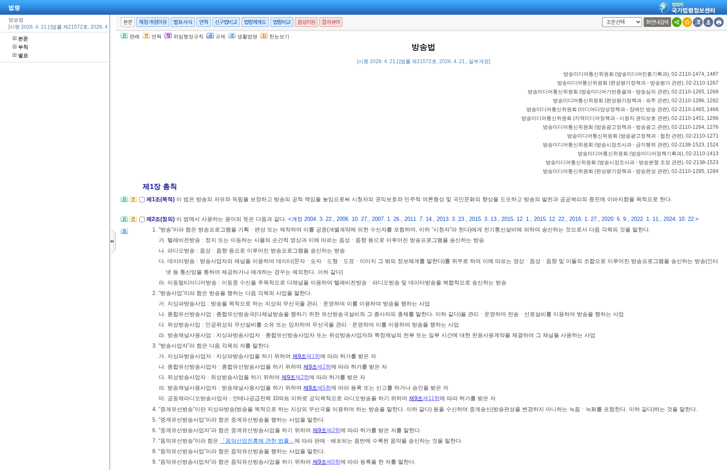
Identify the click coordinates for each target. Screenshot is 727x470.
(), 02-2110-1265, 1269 (623, 92)
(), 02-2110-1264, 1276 (631, 127)
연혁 (203, 22)
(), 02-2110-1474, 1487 (641, 74)
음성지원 (306, 22)
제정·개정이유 (153, 22)
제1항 (313, 356)
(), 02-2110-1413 (648, 154)
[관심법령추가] (687, 22)
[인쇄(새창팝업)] (719, 22)
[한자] (698, 22)
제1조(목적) (161, 199)
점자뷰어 (331, 22)
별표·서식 (182, 22)
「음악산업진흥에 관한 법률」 (257, 441)
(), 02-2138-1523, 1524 (631, 145)
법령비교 (282, 22)
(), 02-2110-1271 (643, 136)
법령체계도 (255, 22)
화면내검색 (657, 22)
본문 (23, 39)
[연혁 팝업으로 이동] (133, 202)
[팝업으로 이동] (124, 234)
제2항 (324, 367)
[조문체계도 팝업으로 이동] (124, 202)
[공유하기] (677, 22)
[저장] (708, 22)
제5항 (324, 388)
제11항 (431, 398)
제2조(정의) (161, 219)
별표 (23, 55)
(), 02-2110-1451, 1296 (620, 118)
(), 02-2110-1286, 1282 (636, 101)
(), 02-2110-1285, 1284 (631, 171)
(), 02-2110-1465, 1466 (622, 109)
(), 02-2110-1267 (638, 83)
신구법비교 (226, 22)
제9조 (299, 356)
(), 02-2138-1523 (632, 162)
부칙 (23, 47)
